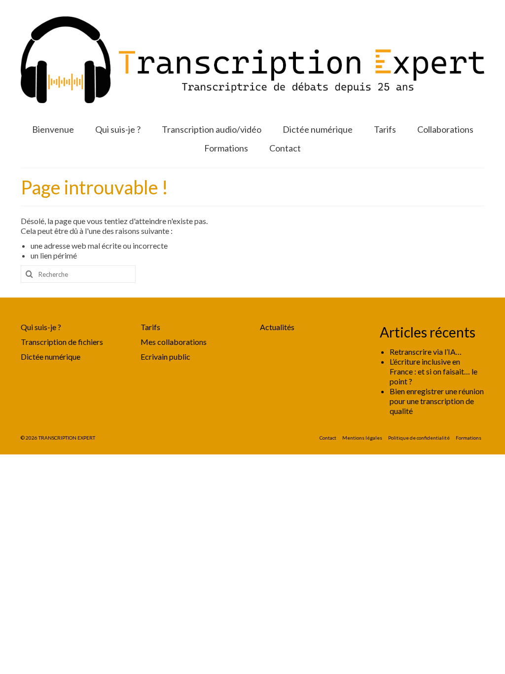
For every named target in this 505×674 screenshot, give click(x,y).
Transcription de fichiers (62, 341)
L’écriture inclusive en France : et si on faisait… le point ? (433, 371)
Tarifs (150, 327)
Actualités (277, 327)
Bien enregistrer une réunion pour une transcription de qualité (437, 400)
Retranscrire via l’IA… (426, 351)
